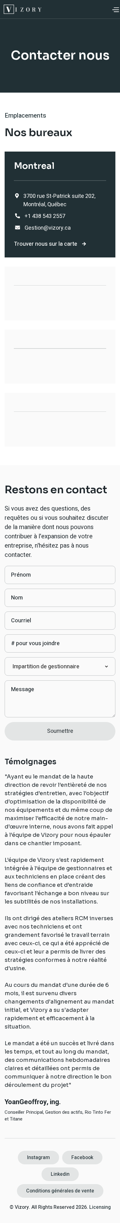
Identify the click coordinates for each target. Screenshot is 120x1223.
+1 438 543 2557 (45, 216)
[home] (23, 9)
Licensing (100, 1207)
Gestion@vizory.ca (48, 228)
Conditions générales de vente (60, 1191)
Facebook (82, 1157)
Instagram (38, 1157)
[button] (115, 9)
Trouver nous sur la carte (50, 244)
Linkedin (60, 1174)
